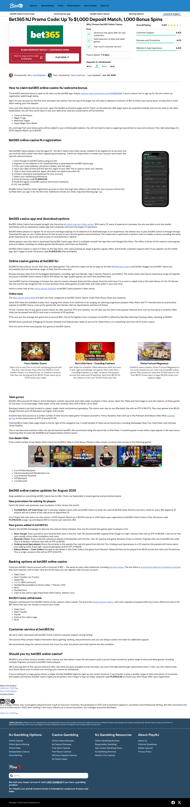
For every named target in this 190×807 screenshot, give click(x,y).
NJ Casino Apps (59, 759)
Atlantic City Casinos (105, 755)
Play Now (60, 57)
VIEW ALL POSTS (8, 688)
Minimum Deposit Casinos (64, 755)
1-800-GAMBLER (53, 782)
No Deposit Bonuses (61, 744)
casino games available (45, 288)
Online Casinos (16, 740)
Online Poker (15, 748)
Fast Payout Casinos (61, 751)
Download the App (62, 14)
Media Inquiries (145, 748)
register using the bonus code (101, 93)
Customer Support (172, 14)
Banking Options (136, 14)
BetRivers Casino (122, 266)
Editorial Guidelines (147, 744)
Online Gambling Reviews (107, 740)
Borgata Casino (116, 567)
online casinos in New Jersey (79, 224)
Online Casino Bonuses (63, 740)
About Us (142, 740)
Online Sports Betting (19, 744)
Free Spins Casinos (61, 748)
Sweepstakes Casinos (19, 751)
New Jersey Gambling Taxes (108, 748)
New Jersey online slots (24, 297)
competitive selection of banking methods (161, 567)
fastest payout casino (103, 602)
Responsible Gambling (106, 744)
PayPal (17, 582)
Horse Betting (15, 755)
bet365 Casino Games (100, 14)
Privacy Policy (144, 751)
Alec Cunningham (8, 691)
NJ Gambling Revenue (105, 751)
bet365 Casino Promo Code (22, 14)
